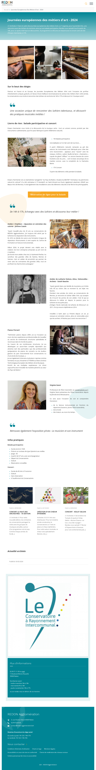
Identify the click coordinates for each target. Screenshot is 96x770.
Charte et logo (36, 749)
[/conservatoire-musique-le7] (48, 616)
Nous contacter (16, 744)
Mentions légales (49, 749)
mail (23, 671)
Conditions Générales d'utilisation (19, 749)
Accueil (6, 10)
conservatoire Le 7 (81, 390)
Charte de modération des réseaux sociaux (54, 752)
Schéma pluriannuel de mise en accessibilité (22, 756)
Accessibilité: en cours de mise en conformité (22, 752)
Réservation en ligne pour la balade (48, 194)
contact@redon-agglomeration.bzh (22, 726)
